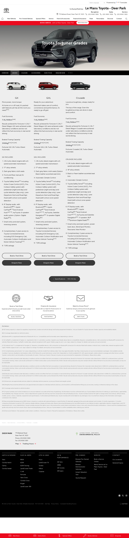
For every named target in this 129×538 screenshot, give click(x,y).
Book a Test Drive (16, 255)
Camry (4, 465)
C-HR (22, 471)
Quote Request (81, 478)
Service (51, 19)
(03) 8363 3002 (122, 13)
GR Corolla (60, 468)
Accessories (35, 73)
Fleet (91, 19)
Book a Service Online (99, 460)
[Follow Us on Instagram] (126, 495)
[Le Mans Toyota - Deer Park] (6, 10)
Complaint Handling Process (68, 504)
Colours (24, 73)
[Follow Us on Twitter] (123, 495)
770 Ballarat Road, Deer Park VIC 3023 (71, 14)
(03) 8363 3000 (93, 13)
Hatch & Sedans (9, 455)
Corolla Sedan (7, 468)
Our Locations (117, 459)
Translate (123, 2)
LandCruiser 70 (44, 462)
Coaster (41, 471)
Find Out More (48, 316)
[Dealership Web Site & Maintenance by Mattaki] (124, 504)
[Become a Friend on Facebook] (119, 495)
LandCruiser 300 (25, 486)
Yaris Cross (24, 477)
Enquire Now (60, 73)
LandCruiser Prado (26, 468)
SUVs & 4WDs (21, 422)
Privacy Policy (55, 504)
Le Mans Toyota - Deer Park (98, 8)
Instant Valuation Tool (81, 473)
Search (126, 19)
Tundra (41, 465)
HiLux (40, 459)
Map (17, 443)
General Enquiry (117, 463)
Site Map (47, 504)
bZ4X (22, 462)
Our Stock (48, 73)
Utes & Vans (44, 455)
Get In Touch (80, 316)
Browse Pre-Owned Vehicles (82, 460)
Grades (15, 73)
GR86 (59, 465)
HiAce (41, 468)
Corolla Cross (25, 480)
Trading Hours (28, 443)
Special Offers (40, 19)
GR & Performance (63, 456)
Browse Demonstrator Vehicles (80, 466)
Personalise (100, 19)
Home (2, 18)
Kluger (22, 483)
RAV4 (22, 459)
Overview (5, 73)
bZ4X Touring (24, 465)
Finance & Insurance (79, 19)
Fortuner (29, 422)
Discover (110, 19)
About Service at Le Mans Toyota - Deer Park (100, 466)
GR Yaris (60, 462)
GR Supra (60, 471)
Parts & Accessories (63, 19)
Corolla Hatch (6, 462)
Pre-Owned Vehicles (26, 19)
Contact (119, 19)
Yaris (3, 459)
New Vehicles (11, 19)
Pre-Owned (80, 455)
